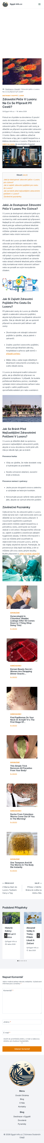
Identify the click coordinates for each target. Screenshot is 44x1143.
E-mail (6, 1033)
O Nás (22, 1103)
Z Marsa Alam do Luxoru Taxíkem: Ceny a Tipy (9, 888)
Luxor (21, 95)
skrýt (25, 175)
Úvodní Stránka (22, 1095)
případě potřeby (13, 354)
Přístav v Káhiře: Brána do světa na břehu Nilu (34, 888)
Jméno (7, 1022)
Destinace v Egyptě (10, 95)
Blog (22, 1099)
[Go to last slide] (5, 935)
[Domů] (3, 89)
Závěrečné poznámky (12, 196)
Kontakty (22, 1107)
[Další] (38, 935)
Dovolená (22, 1120)
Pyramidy (22, 1124)
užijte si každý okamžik (29, 554)
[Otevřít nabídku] (39, 4)
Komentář (8, 990)
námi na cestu (8, 144)
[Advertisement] (22, 31)
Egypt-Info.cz (9, 111)
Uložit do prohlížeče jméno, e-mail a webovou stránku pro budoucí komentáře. (21, 1040)
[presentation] (11, 918)
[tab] (17, 960)
